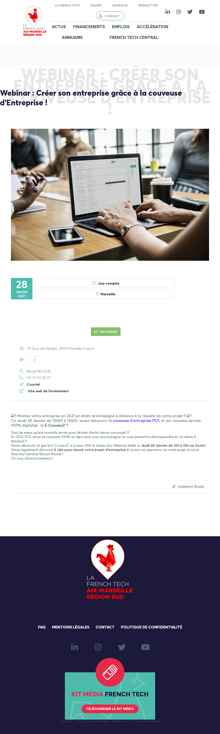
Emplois (121, 27)
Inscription (108, 331)
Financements (89, 27)
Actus (59, 27)
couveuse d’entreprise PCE (136, 421)
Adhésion (119, 5)
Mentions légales (70, 627)
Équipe (96, 5)
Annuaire (72, 37)
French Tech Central (134, 37)
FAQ (42, 627)
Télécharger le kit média (110, 709)
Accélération (152, 27)
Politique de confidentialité (151, 627)
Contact (112, 16)
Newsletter (148, 5)
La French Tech (67, 5)
